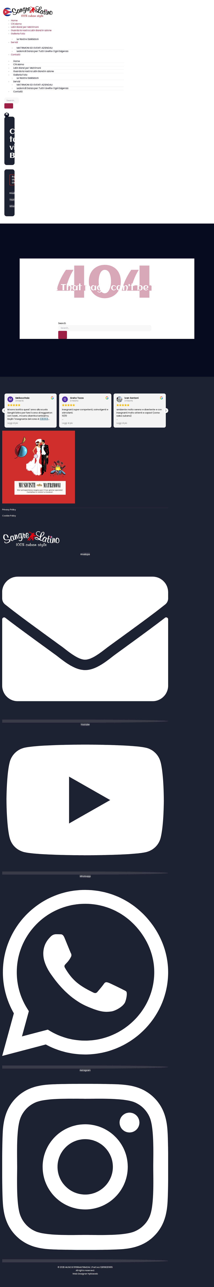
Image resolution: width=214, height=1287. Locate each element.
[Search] (8, 106)
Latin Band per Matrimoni (25, 27)
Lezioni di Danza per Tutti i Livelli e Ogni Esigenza (42, 51)
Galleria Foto (18, 33)
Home (14, 20)
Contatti (15, 54)
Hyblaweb (93, 1273)
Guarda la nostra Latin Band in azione (31, 30)
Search (62, 323)
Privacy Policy (9, 509)
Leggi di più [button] (12, 423)
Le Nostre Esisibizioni (27, 39)
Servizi (14, 42)
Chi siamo (16, 23)
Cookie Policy (9, 515)
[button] (6, 115)
